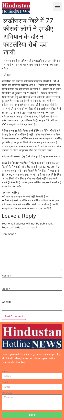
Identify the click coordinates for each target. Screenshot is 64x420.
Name (6, 275)
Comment (9, 234)
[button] (57, 6)
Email (6, 288)
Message (7, 393)
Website (6, 302)
